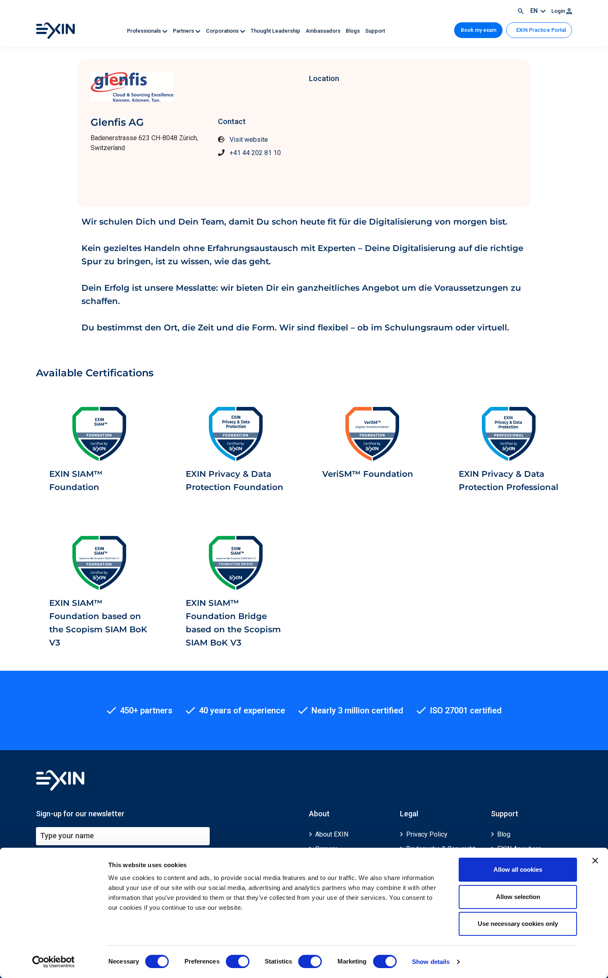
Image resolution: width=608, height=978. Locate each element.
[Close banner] (595, 860)
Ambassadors (324, 31)
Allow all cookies (517, 869)
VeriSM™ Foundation (367, 474)
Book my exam (478, 30)
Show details (431, 961)
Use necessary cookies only (518, 923)
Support (375, 31)
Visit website (249, 139)
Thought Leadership (276, 31)
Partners (184, 31)
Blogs (353, 31)
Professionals (144, 31)
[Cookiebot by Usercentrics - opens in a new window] (53, 962)
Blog (503, 834)
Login (558, 11)
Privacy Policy (427, 834)
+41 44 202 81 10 (255, 153)
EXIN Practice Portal (540, 30)
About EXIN (331, 834)
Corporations (223, 31)
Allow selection (518, 896)
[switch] (237, 961)
